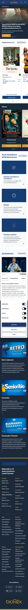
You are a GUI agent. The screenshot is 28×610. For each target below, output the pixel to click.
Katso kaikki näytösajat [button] (11, 94)
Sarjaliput (17, 540)
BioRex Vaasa (18, 509)
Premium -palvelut (20, 543)
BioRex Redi (5, 480)
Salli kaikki (14, 324)
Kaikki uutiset (22, 253)
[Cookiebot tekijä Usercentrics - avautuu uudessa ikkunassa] (20, 274)
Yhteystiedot (5, 554)
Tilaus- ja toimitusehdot (19, 550)
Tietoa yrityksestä (6, 549)
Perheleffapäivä (19, 530)
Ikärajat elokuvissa (20, 568)
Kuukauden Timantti (20, 535)
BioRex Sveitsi (5, 488)
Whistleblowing (6, 566)
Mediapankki (5, 561)
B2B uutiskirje (5, 534)
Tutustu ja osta (11, 97)
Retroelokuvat (19, 533)
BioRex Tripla (5, 483)
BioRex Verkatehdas (7, 494)
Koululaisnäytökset (7, 529)
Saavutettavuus (19, 571)
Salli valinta (14, 329)
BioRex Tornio (18, 504)
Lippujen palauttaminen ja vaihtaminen (19, 560)
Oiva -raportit (5, 564)
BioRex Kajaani (6, 500)
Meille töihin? (5, 559)
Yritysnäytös (5, 524)
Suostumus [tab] (5, 278)
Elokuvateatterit (6, 519)
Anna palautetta (6, 556)
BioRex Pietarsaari (6, 506)
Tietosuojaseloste (19, 573)
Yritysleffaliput (5, 522)
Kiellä (14, 334)
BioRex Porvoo (19, 480)
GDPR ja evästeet (19, 576)
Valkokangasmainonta (7, 532)
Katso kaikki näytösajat (11, 145)
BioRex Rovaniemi (19, 492)
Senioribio (18, 528)
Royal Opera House (20, 538)
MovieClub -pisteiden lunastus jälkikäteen (20, 523)
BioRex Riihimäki (19, 486)
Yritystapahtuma (6, 527)
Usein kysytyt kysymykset (18, 565)
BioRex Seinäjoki (19, 498)
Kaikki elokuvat (21, 42)
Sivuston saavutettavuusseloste (7, 570)
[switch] (24, 308)
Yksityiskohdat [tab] (14, 278)
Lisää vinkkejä (22, 155)
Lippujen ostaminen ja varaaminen (20, 554)
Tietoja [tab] (23, 278)
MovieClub (18, 519)
